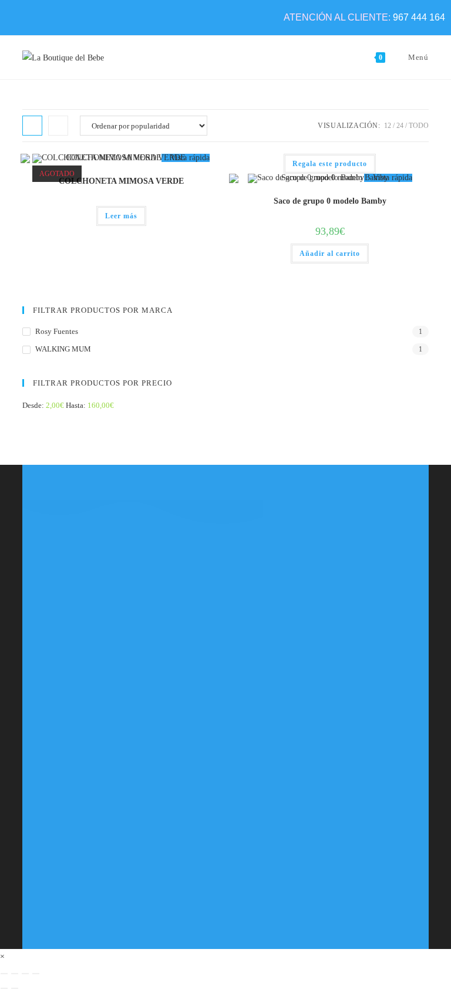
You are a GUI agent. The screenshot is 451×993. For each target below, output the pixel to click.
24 (399, 125)
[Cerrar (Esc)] (36, 973)
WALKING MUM (63, 348)
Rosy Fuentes (56, 331)
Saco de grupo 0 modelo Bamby (330, 201)
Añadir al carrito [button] (329, 253)
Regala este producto (329, 164)
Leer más (121, 216)
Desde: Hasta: (68, 405)
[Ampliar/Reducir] (4, 973)
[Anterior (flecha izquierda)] (4, 988)
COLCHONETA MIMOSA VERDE (121, 181)
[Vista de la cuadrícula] (32, 126)
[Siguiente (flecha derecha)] (15, 988)
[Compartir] (25, 973)
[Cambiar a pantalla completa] (15, 973)
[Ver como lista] (58, 126)
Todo (419, 125)
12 (387, 125)
